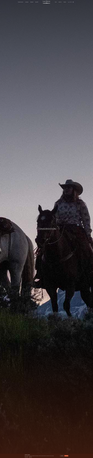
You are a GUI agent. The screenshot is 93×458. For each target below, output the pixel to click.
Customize (62, 455)
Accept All (66, 455)
